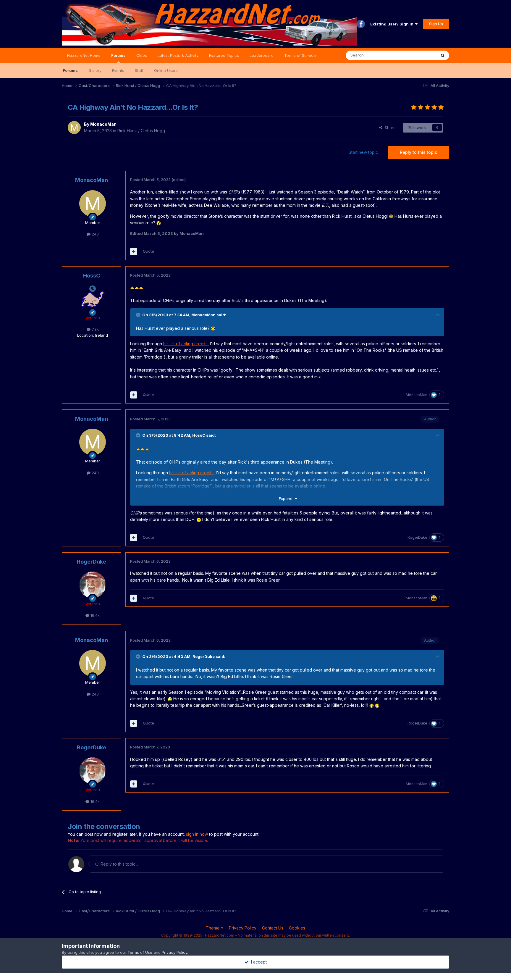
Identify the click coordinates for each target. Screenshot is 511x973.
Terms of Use (139, 952)
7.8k (94, 329)
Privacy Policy (242, 927)
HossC (91, 275)
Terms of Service (300, 55)
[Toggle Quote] (138, 314)
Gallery (94, 70)
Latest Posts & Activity (178, 55)
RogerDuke (417, 537)
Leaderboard (262, 55)
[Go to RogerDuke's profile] (92, 585)
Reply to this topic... (118, 863)
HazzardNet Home (84, 55)
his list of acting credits (185, 343)
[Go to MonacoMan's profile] (74, 127)
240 (94, 234)
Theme (213, 927)
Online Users (166, 70)
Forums (118, 55)
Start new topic (363, 152)
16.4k (94, 615)
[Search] (442, 55)
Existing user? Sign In (392, 24)
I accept (258, 961)
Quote (148, 251)
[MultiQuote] (133, 251)
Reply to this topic (418, 152)
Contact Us (272, 927)
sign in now (197, 834)
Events (118, 70)
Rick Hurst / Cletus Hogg (141, 130)
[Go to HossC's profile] (92, 298)
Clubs (141, 55)
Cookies (297, 927)
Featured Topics (224, 55)
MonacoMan (103, 124)
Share (389, 127)
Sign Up (436, 23)
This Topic (419, 55)
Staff (139, 70)
